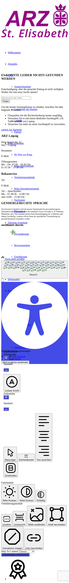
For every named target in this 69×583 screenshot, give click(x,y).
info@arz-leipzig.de (20, 156)
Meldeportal (43, 253)
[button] (2, 280)
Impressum (6, 253)
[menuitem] (41, 256)
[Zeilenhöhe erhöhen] (6, 397)
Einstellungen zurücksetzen (15, 555)
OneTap (21, 356)
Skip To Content (10, 551)
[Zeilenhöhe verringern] (6, 409)
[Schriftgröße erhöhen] (6, 358)
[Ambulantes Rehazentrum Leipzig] (34, 38)
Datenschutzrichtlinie (24, 253)
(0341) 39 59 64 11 (15, 180)
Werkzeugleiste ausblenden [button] (15, 362)
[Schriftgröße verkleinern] (6, 370)
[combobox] (34, 269)
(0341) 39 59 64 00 (22, 150)
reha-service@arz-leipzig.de (24, 185)
